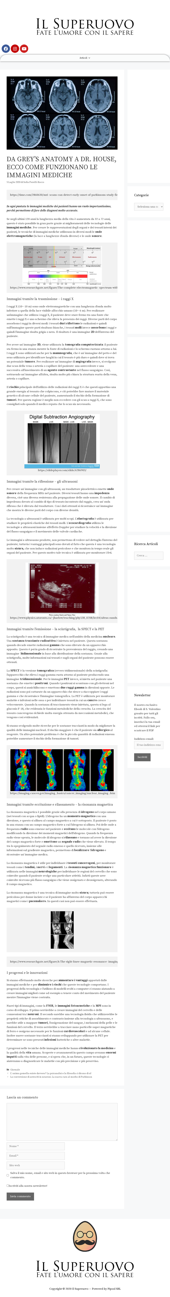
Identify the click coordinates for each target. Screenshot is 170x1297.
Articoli (83, 57)
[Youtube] (24, 48)
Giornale (15, 1069)
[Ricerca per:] (148, 555)
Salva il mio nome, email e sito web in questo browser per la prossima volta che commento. (60, 1175)
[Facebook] (6, 48)
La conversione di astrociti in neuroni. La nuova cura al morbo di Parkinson (51, 1076)
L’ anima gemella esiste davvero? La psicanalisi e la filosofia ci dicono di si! (50, 1073)
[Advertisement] (148, 126)
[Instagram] (15, 48)
